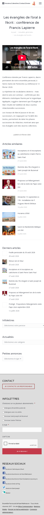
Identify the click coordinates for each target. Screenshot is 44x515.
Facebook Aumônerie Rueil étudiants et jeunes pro (22, 479)
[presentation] (20, 443)
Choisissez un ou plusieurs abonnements (18, 403)
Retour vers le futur (16, 261)
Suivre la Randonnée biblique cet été (29, 228)
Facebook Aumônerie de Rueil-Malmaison (19, 474)
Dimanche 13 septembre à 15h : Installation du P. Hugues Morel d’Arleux (28, 200)
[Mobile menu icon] (40, 3)
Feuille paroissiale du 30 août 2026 (22, 252)
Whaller (8, 493)
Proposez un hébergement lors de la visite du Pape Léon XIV (29, 183)
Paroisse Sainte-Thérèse (12, 420)
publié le (22, 135)
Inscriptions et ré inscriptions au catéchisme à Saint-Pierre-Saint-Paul (29, 153)
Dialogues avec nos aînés (13, 412)
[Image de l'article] (8, 154)
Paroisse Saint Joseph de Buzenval (16, 416)
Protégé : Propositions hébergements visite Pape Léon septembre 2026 (25, 305)
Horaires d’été (23, 213)
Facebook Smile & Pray (13, 484)
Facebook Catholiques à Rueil (15, 469)
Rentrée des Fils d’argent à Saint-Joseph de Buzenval (29, 168)
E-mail (5, 425)
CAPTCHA (6, 437)
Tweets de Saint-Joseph (13, 488)
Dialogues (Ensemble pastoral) (14, 408)
